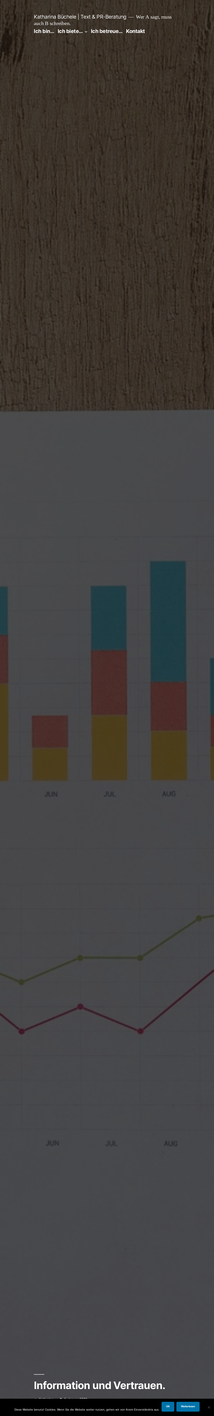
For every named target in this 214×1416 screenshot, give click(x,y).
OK (168, 1406)
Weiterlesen (188, 1406)
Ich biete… (70, 31)
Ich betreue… (107, 31)
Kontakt (135, 31)
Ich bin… (44, 31)
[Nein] (209, 1407)
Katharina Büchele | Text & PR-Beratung (80, 17)
